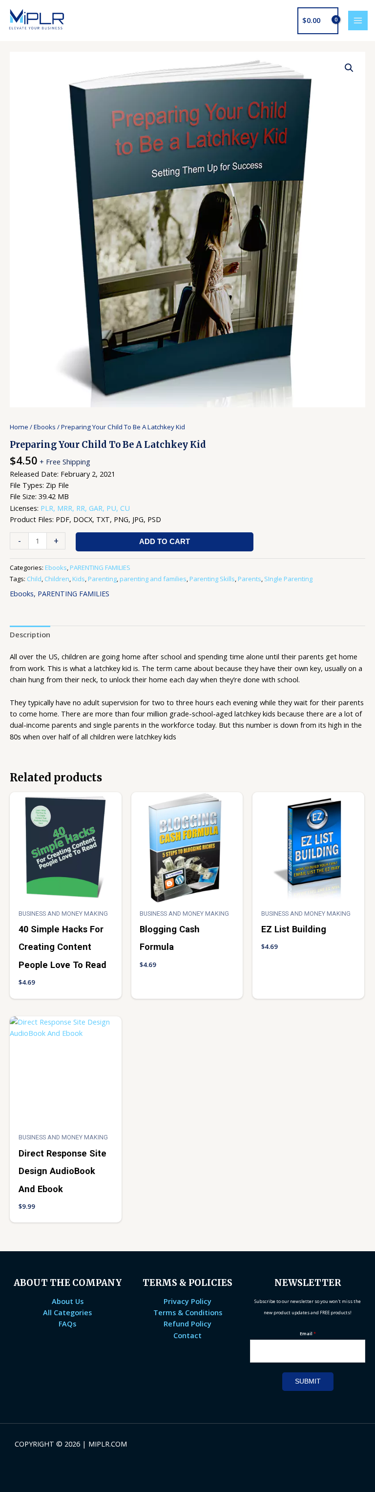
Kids (78, 578)
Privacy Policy (187, 1301)
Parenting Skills (212, 578)
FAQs (67, 1323)
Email (308, 1333)
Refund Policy (187, 1323)
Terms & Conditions (187, 1312)
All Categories (67, 1312)
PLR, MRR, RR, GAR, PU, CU (85, 508)
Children (56, 578)
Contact (187, 1335)
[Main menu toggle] (358, 20)
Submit (308, 1381)
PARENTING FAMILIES (100, 567)
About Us (67, 1301)
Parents (249, 578)
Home (19, 426)
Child (34, 578)
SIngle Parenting (288, 578)
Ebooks (45, 426)
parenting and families (153, 578)
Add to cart (164, 542)
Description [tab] (30, 634)
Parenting (102, 578)
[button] (349, 68)
